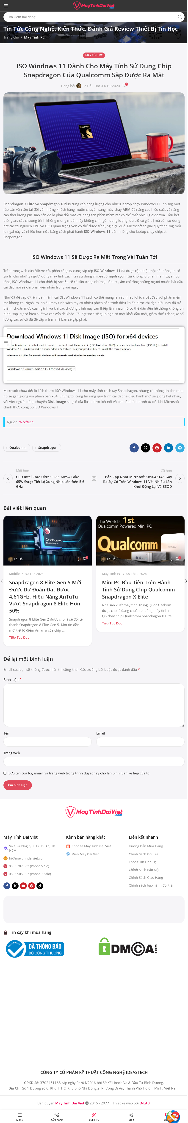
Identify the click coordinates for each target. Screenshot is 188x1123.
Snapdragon (47, 448)
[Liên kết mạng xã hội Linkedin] (168, 447)
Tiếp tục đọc (19, 637)
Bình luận (12, 679)
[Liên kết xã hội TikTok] (39, 886)
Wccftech (26, 422)
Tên (6, 733)
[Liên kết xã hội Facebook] (134, 447)
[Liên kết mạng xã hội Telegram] (180, 447)
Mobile (14, 573)
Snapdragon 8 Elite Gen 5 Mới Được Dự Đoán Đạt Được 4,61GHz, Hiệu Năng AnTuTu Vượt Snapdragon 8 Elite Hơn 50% (45, 596)
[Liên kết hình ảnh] (94, 811)
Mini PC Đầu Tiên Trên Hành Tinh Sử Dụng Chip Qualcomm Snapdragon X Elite (138, 589)
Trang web (11, 753)
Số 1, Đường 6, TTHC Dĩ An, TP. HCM (32, 848)
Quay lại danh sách (94, 478)
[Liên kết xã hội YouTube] (23, 886)
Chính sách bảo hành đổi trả (151, 885)
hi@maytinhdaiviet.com (27, 858)
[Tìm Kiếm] (180, 17)
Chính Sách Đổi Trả (143, 854)
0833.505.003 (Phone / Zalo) (30, 874)
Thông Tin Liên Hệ (143, 862)
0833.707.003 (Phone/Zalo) (29, 866)
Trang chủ (11, 37)
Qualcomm (17, 448)
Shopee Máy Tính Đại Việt (91, 846)
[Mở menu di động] (5, 5)
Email (100, 733)
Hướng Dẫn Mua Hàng (146, 846)
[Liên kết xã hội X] (145, 447)
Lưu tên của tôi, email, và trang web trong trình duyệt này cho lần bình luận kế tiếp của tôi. (79, 773)
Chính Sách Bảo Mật (144, 870)
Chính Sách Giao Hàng (146, 877)
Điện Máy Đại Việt (85, 854)
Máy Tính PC (34, 37)
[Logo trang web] (94, 5)
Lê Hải (87, 85)
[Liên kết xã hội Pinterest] (157, 447)
